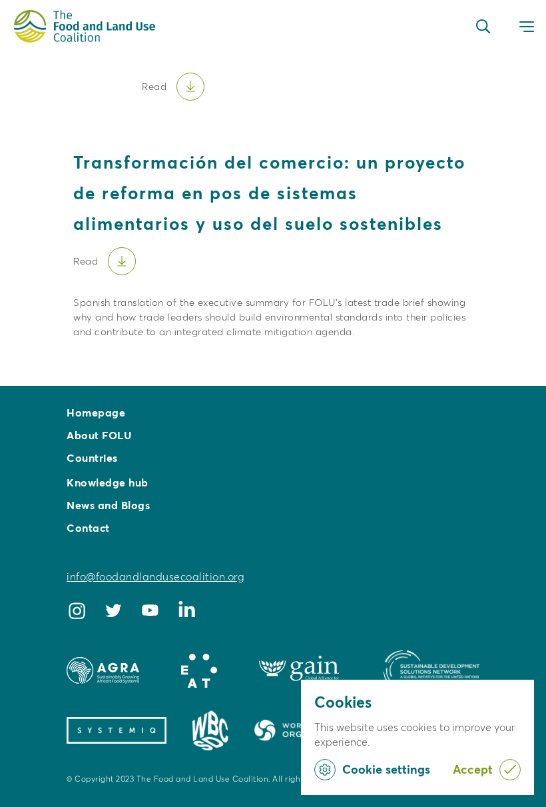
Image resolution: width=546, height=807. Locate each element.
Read (85, 261)
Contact (88, 527)
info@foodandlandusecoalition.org (155, 576)
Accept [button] (473, 769)
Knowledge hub (107, 482)
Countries (92, 457)
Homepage (96, 412)
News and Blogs (108, 505)
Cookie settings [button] (386, 769)
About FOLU (99, 435)
